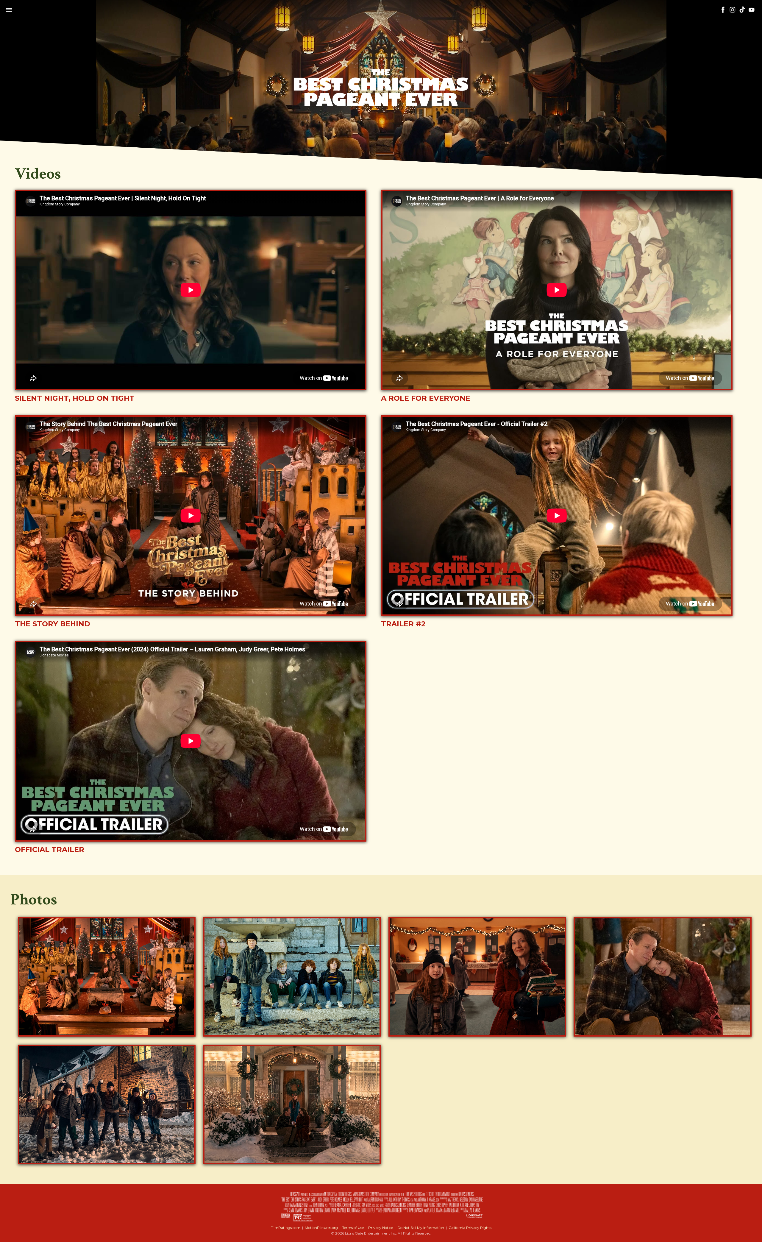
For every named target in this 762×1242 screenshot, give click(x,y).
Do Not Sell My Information (420, 1227)
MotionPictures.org (321, 1227)
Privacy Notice (380, 1227)
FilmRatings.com (285, 1227)
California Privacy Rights (470, 1227)
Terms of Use (353, 1227)
